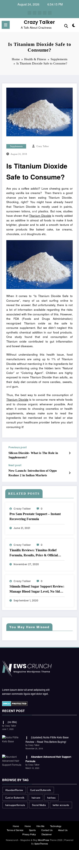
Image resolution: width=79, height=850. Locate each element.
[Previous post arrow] (70, 452)
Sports (32, 830)
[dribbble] (40, 13)
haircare (36, 797)
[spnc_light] (74, 26)
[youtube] (50, 13)
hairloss (51, 797)
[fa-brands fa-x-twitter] (34, 13)
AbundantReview (14, 790)
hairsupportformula (15, 805)
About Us (62, 830)
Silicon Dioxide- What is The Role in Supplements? (33, 455)
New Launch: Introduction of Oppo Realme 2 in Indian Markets (32, 473)
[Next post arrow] (70, 472)
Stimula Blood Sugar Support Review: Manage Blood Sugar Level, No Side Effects (36, 589)
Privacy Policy (29, 834)
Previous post (17, 447)
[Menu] (6, 25)
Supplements (16, 146)
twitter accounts (61, 805)
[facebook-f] (29, 13)
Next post (14, 465)
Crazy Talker (39, 22)
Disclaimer (47, 834)
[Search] (66, 25)
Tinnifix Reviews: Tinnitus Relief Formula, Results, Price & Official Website (33, 553)
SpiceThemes (41, 843)
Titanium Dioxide (40, 216)
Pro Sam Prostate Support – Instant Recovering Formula (35, 516)
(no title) (12, 722)
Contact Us (46, 830)
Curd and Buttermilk (40, 790)
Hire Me (40, 826)
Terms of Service (15, 830)
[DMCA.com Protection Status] (15, 703)
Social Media (39, 805)
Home (16, 826)
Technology (55, 826)
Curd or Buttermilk (14, 797)
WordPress (43, 840)
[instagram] (45, 13)
